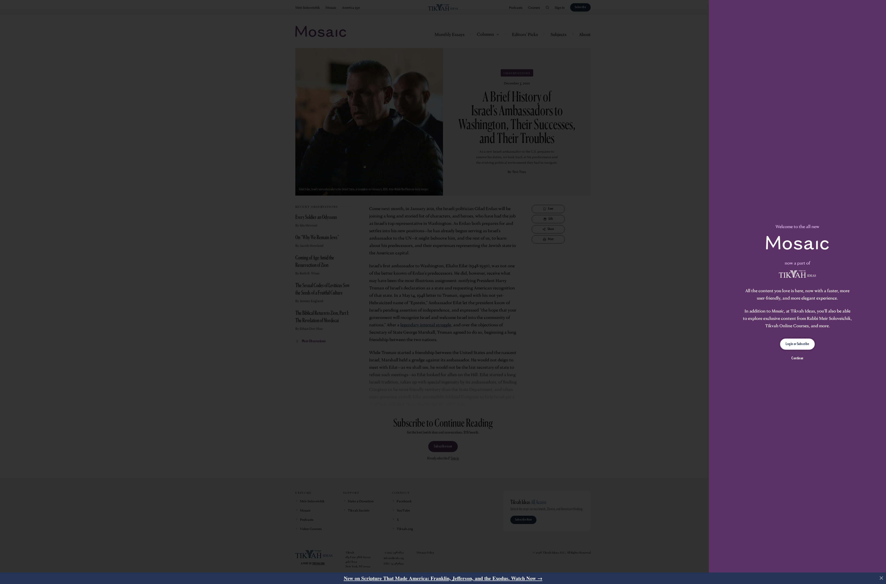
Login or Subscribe (797, 344)
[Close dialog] (881, 578)
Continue (797, 358)
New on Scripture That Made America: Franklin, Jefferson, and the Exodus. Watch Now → (443, 578)
